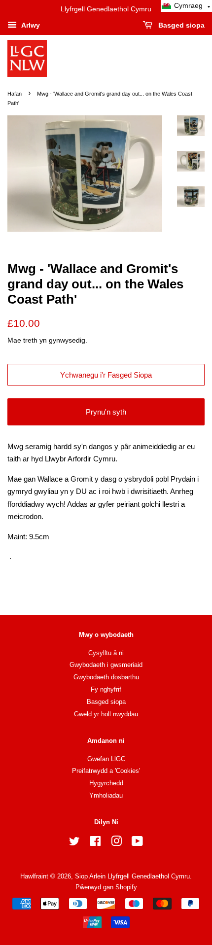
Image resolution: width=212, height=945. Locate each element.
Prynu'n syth (106, 412)
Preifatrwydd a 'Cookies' (106, 770)
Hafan (14, 94)
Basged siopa (180, 25)
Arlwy (29, 25)
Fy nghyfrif (106, 689)
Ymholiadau (106, 795)
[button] (186, 6)
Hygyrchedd (106, 783)
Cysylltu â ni (106, 653)
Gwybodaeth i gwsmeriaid (106, 664)
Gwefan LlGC (106, 759)
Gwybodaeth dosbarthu (106, 677)
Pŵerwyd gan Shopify (106, 887)
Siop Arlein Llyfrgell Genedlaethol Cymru (132, 876)
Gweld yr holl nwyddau (106, 714)
